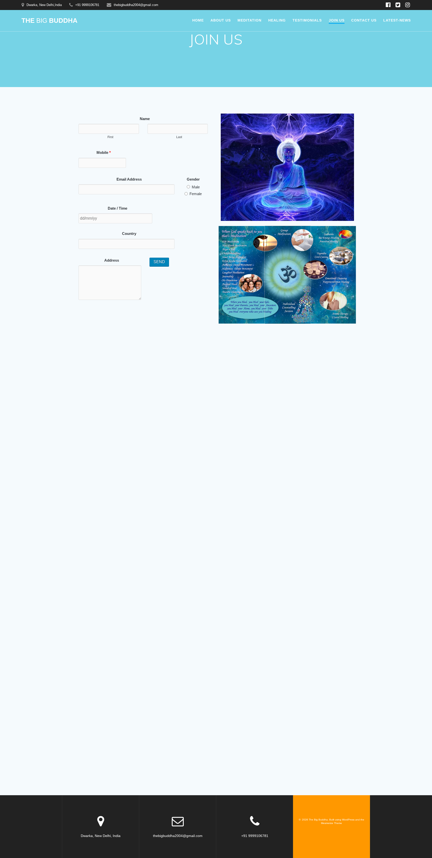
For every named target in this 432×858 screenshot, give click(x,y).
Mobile (103, 152)
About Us (220, 20)
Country (129, 233)
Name (145, 119)
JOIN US (336, 20)
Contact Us (363, 20)
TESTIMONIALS (307, 20)
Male (195, 187)
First (110, 137)
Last (179, 137)
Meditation (250, 20)
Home (198, 20)
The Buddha (50, 21)
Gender (193, 179)
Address (111, 260)
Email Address (129, 179)
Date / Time (117, 208)
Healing (277, 20)
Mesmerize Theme (331, 823)
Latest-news (397, 20)
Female (195, 194)
